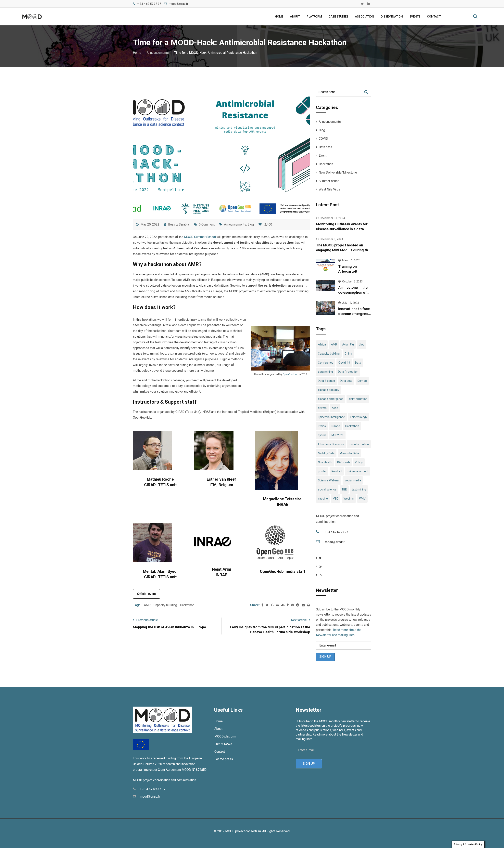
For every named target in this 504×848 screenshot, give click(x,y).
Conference (325, 362)
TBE (344, 489)
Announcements (235, 224)
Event (322, 155)
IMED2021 (337, 435)
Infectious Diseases (331, 444)
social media (353, 480)
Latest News (223, 744)
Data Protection (348, 371)
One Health (325, 462)
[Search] (475, 16)
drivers (322, 408)
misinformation (359, 444)
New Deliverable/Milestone (338, 172)
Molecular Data (349, 453)
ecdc (335, 408)
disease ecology (328, 390)
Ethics (322, 426)
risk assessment (357, 471)
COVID (323, 138)
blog (361, 344)
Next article (299, 620)
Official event (146, 594)
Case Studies (338, 16)
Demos (362, 381)
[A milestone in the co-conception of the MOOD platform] (325, 285)
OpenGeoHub (291, 374)
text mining (359, 489)
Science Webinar (328, 480)
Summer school (329, 181)
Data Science (326, 381)
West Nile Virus (329, 189)
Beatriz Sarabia (178, 224)
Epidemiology (358, 417)
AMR (147, 605)
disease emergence (330, 399)
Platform (314, 16)
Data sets (325, 147)
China (348, 353)
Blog (250, 224)
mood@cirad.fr (178, 4)
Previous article (147, 620)
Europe (335, 426)
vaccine (323, 498)
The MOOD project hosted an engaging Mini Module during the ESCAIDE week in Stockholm (343, 250)
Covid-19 (344, 362)
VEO (335, 498)
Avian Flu (348, 344)
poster (322, 471)
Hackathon (187, 605)
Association (364, 16)
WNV (362, 498)
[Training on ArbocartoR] (325, 266)
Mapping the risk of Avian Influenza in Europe (169, 627)
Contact (434, 16)
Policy (359, 462)
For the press (223, 759)
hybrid (322, 435)
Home (279, 16)
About (295, 16)
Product (337, 471)
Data (358, 362)
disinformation (357, 399)
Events (415, 16)
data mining (325, 371)
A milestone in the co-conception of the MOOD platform (354, 292)
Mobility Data (326, 453)
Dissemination (392, 16)
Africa (322, 344)
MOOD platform (225, 736)
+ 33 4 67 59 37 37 (149, 4)
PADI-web (343, 462)
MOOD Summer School (200, 237)
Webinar (349, 498)
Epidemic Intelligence (331, 417)
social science (327, 489)
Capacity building (165, 605)
